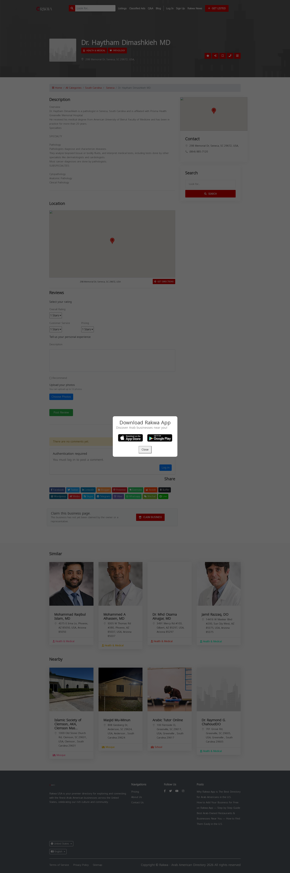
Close (145, 449)
